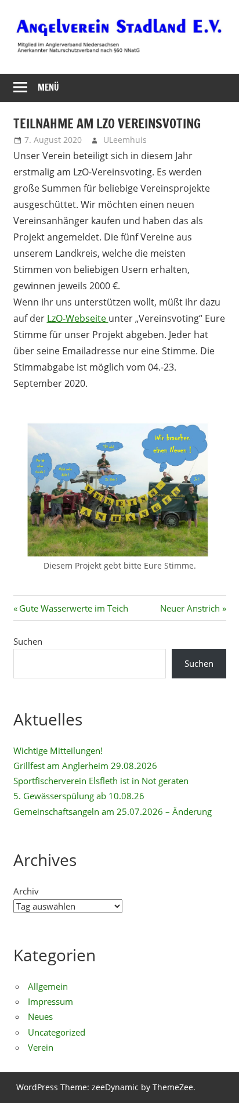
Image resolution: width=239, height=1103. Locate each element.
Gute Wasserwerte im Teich (73, 608)
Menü (48, 87)
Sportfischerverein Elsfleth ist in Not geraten (101, 780)
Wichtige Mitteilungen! (58, 750)
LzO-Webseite (77, 318)
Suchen (27, 641)
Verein (40, 1047)
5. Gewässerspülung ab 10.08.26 (78, 796)
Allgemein (48, 986)
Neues (40, 1016)
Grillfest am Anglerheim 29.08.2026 (85, 765)
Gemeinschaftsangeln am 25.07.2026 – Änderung (112, 811)
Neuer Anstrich (190, 608)
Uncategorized (56, 1032)
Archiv (26, 891)
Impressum (50, 1001)
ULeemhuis (125, 139)
